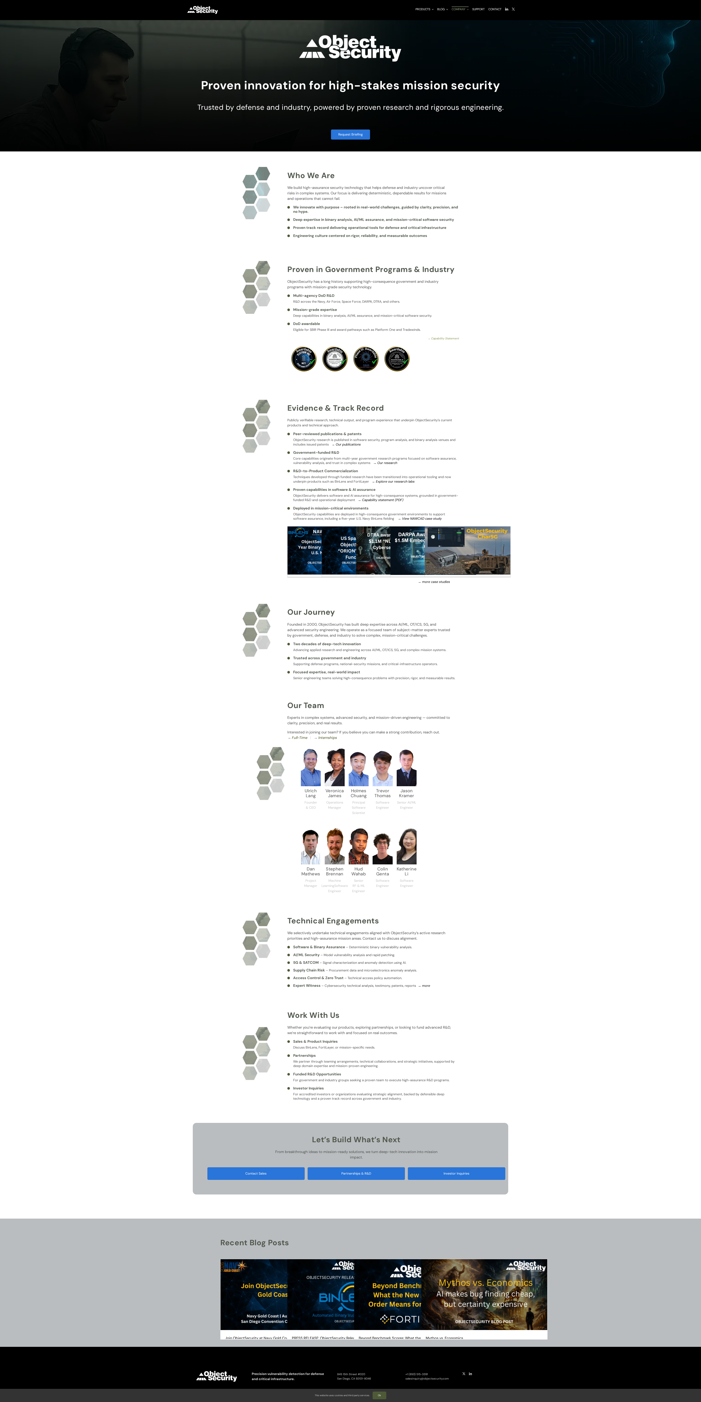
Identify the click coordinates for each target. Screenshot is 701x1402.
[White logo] (202, 6)
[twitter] (463, 1373)
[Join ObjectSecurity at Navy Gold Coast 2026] (284, 1294)
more (426, 986)
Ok (379, 1395)
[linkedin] (470, 1373)
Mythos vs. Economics (444, 1338)
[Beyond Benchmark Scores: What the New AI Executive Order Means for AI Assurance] (417, 1294)
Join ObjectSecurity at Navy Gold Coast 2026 (263, 1338)
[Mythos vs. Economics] (484, 1294)
